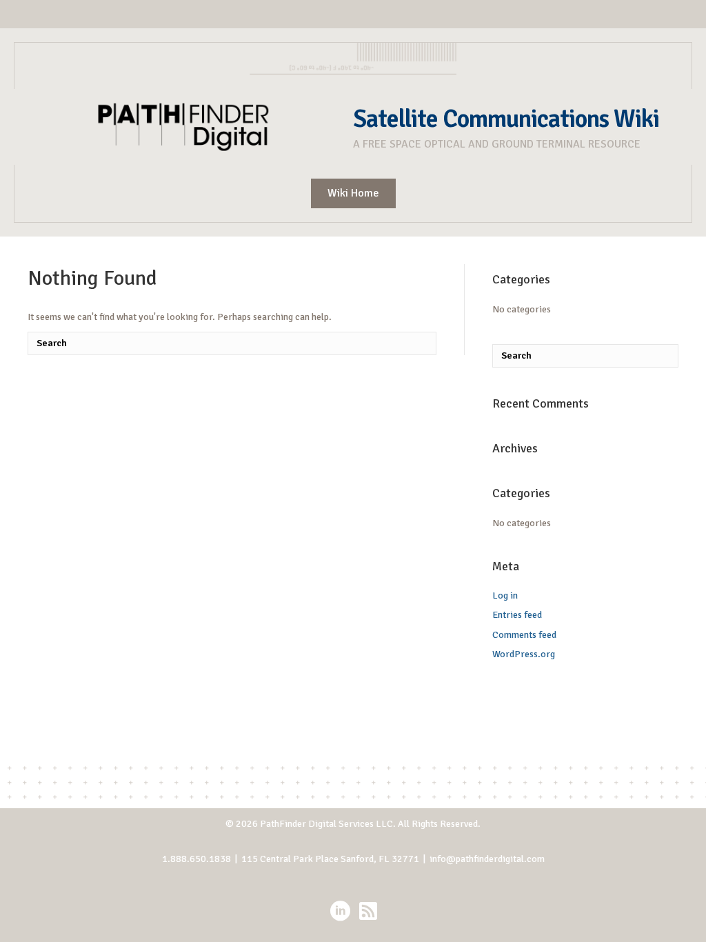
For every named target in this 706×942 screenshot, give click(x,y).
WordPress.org (523, 654)
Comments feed (524, 635)
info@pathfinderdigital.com (487, 859)
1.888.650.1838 (196, 859)
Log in (505, 595)
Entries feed (517, 615)
